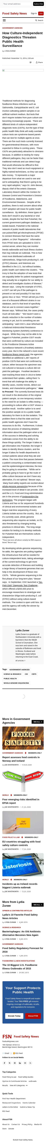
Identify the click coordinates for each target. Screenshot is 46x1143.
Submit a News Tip (27, 1107)
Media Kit (38, 1124)
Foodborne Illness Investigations (18, 961)
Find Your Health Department (13, 1098)
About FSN (33, 1016)
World (5, 795)
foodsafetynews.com (10, 1041)
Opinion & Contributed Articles (17, 911)
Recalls (5, 1085)
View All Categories (17, 1085)
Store (4, 1128)
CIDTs (34, 674)
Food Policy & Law (11, 837)
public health (10, 678)
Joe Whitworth (12, 765)
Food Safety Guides (25, 1077)
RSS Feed (6, 1111)
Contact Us (15, 1124)
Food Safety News (26, 1140)
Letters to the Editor (10, 1107)
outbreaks (33, 1081)
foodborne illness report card (15, 354)
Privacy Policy (27, 1124)
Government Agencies (12, 28)
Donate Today (14, 1016)
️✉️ (5, 1053)
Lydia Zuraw (10, 51)
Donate (11, 1128)
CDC (26, 674)
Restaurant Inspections (11, 1103)
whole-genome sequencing (15, 486)
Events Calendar (29, 1103)
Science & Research (12, 674)
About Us (6, 1124)
